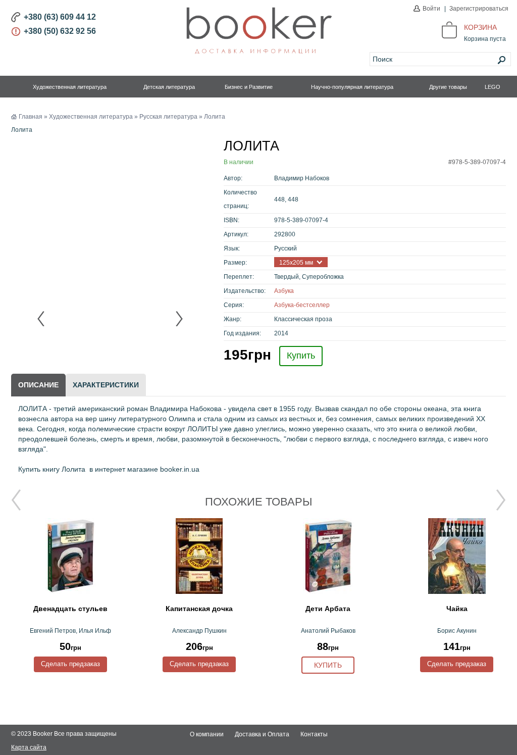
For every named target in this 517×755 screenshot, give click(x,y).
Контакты (314, 734)
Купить (301, 355)
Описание (38, 385)
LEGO (492, 87)
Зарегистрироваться (478, 8)
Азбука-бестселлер (302, 305)
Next (179, 318)
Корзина (480, 27)
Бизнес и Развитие (249, 87)
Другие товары (448, 87)
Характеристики (106, 385)
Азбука (284, 290)
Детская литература (169, 87)
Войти (431, 8)
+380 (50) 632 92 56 (60, 31)
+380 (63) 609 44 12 (60, 17)
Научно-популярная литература (352, 87)
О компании (207, 734)
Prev (41, 318)
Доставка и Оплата (262, 734)
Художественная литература (70, 87)
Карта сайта (28, 747)
